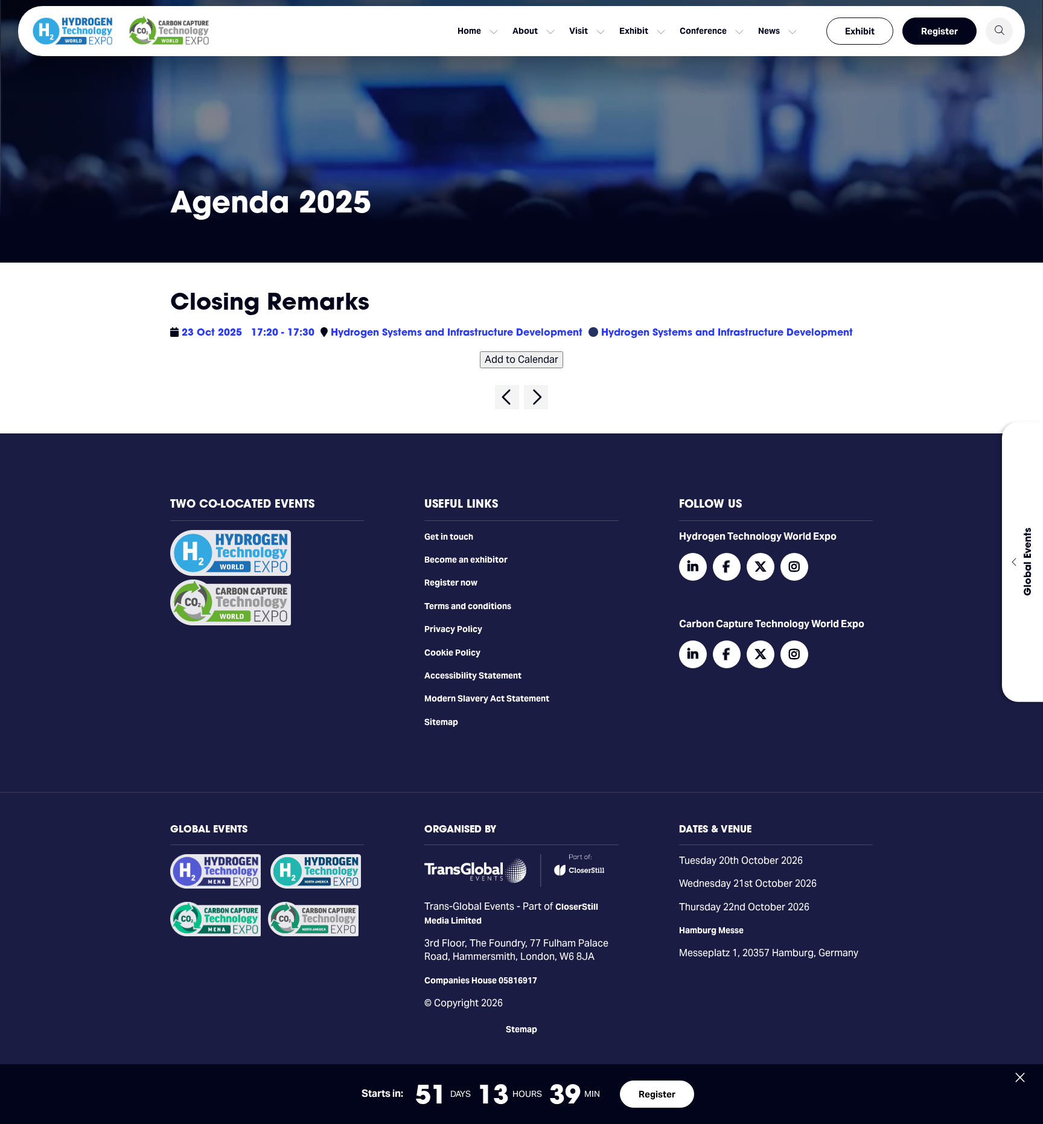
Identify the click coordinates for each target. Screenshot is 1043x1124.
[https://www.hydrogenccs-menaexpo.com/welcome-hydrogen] (215, 885)
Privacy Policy (453, 629)
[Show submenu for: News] (792, 31)
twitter (760, 567)
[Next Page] (536, 397)
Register (939, 31)
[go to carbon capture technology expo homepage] (169, 31)
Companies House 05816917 (480, 980)
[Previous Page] (507, 397)
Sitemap (441, 722)
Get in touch (448, 536)
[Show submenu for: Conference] (739, 31)
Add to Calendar (521, 359)
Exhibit (860, 31)
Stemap (521, 1029)
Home (469, 30)
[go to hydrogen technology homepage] (72, 31)
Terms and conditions (467, 606)
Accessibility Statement (473, 675)
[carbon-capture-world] (230, 622)
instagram (794, 567)
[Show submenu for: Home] (493, 31)
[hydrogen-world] (230, 572)
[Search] (999, 31)
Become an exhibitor (466, 559)
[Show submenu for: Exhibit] (661, 31)
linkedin (693, 567)
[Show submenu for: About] (550, 31)
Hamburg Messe (711, 930)
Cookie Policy (452, 652)
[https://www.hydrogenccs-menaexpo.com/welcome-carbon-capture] (215, 933)
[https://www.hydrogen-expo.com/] (315, 885)
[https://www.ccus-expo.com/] (313, 933)
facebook (727, 567)
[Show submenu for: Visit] (600, 31)
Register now (450, 582)
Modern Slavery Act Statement (486, 698)
